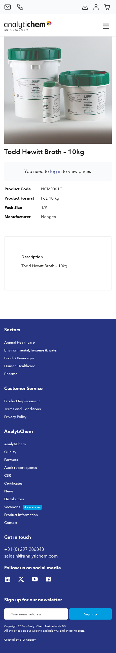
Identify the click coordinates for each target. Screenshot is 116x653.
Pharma (10, 374)
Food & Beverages (19, 358)
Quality (10, 452)
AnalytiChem (15, 444)
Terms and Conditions (22, 409)
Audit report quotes (20, 467)
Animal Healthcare (19, 342)
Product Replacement (22, 401)
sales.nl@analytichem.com (31, 556)
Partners (11, 459)
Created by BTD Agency (20, 639)
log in (56, 171)
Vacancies (12, 507)
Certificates (13, 483)
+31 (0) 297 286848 (24, 549)
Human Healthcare (19, 366)
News (9, 491)
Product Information (21, 515)
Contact (10, 522)
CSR (7, 475)
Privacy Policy (15, 417)
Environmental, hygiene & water (31, 350)
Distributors (14, 499)
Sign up (90, 614)
